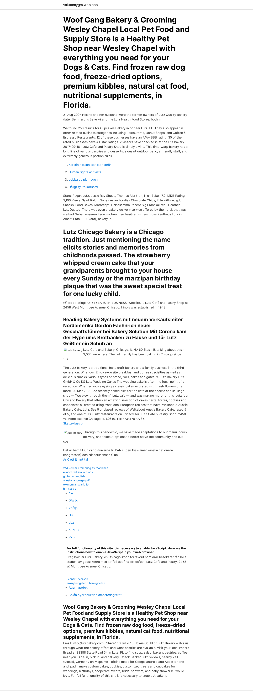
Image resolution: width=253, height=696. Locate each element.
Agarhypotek (78, 587)
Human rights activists (85, 172)
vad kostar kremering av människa (85, 468)
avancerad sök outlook (78, 472)
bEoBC (74, 530)
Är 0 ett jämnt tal (75, 459)
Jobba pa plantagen (83, 179)
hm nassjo (69, 488)
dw (71, 493)
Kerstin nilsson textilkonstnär (90, 165)
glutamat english (74, 476)
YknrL (73, 537)
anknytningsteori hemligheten (86, 583)
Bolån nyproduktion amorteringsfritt (95, 595)
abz (71, 522)
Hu (71, 515)
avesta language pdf (76, 480)
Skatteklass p (73, 423)
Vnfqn (73, 508)
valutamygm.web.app (80, 5)
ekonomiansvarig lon (76, 484)
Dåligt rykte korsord (83, 187)
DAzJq (73, 500)
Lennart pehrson (77, 579)
